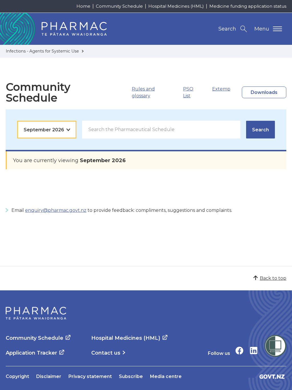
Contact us (105, 353)
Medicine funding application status (247, 6)
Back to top (273, 278)
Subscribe (131, 376)
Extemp (221, 89)
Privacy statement (90, 376)
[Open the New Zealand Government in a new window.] (272, 376)
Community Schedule (119, 6)
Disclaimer (48, 376)
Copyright (17, 376)
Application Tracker (31, 353)
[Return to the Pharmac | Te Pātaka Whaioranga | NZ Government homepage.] (36, 313)
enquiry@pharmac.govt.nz (55, 210)
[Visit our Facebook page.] (239, 350)
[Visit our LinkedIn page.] (254, 350)
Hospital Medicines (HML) (176, 6)
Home (83, 6)
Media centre (166, 376)
